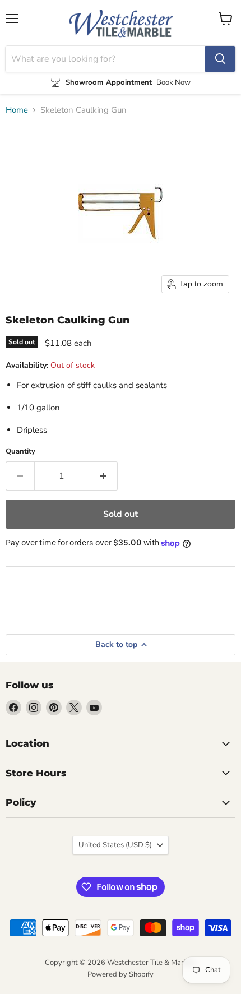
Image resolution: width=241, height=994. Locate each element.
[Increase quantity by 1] (103, 476)
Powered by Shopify (120, 974)
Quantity (20, 451)
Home (17, 110)
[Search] (220, 59)
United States (115, 845)
